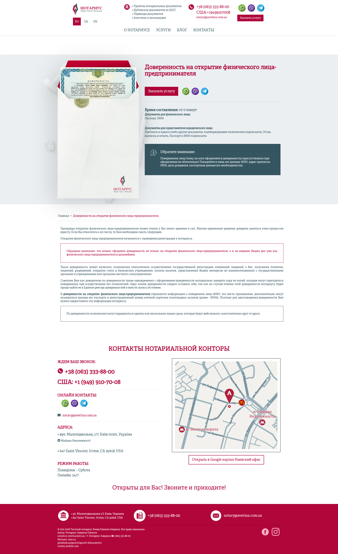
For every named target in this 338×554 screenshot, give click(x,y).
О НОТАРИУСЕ (137, 30)
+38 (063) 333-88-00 (212, 7)
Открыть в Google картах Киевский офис (226, 460)
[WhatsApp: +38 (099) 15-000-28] (186, 91)
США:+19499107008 (213, 13)
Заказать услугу (250, 18)
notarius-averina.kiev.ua (71, 536)
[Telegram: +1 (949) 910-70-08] (260, 8)
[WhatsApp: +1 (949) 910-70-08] (65, 403)
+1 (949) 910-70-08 (97, 382)
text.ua (72, 540)
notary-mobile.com (68, 546)
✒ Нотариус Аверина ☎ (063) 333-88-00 (108, 536)
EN (95, 21)
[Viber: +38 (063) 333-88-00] (251, 8)
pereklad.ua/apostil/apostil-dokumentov (80, 543)
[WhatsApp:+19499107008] (242, 8)
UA (86, 21)
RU (77, 21)
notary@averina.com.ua (211, 17)
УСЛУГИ (163, 30)
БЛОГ (182, 30)
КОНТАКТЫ (203, 30)
